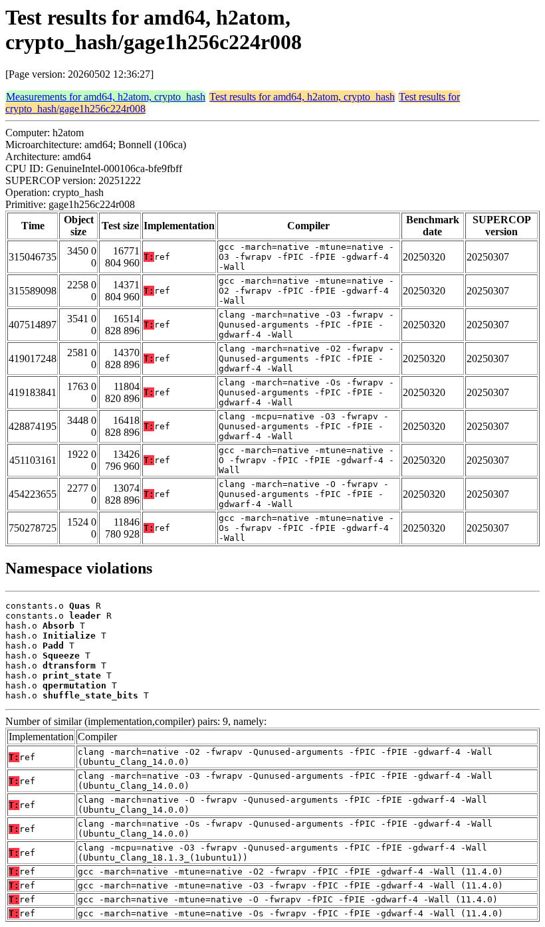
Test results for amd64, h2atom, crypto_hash (302, 96)
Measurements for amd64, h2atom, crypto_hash (105, 96)
